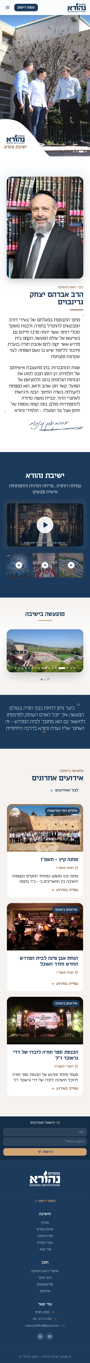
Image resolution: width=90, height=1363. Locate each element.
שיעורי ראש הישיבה (45, 1271)
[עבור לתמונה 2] (71, 668)
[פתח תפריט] (7, 7)
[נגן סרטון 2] (45, 565)
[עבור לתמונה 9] (42, 668)
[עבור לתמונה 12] (32, 668)
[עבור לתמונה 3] (67, 668)
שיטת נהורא (45, 1229)
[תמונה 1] (86, 151)
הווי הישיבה (45, 1236)
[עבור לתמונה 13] (29, 668)
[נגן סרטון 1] (71, 565)
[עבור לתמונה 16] (19, 668)
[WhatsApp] (40, 1336)
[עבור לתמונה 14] (26, 668)
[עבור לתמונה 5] (56, 668)
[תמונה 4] (74, 151)
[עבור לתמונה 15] (22, 668)
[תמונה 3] (77, 151)
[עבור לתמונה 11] (36, 668)
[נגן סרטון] (45, 524)
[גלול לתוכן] (63, 148)
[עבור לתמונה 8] (46, 668)
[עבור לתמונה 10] (39, 668)
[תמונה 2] (81, 151)
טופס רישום (26, 7)
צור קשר (45, 1249)
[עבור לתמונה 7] (49, 668)
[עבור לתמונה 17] (16, 668)
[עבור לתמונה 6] (52, 668)
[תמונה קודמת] (15, 651)
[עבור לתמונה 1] (74, 668)
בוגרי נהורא (45, 1242)
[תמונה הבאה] (75, 651)
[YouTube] (49, 1336)
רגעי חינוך (45, 1277)
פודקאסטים (45, 1284)
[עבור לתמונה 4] (61, 668)
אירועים (45, 1291)
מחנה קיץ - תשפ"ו (59, 859)
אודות (45, 1222)
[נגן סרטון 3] (19, 565)
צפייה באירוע (64, 890)
